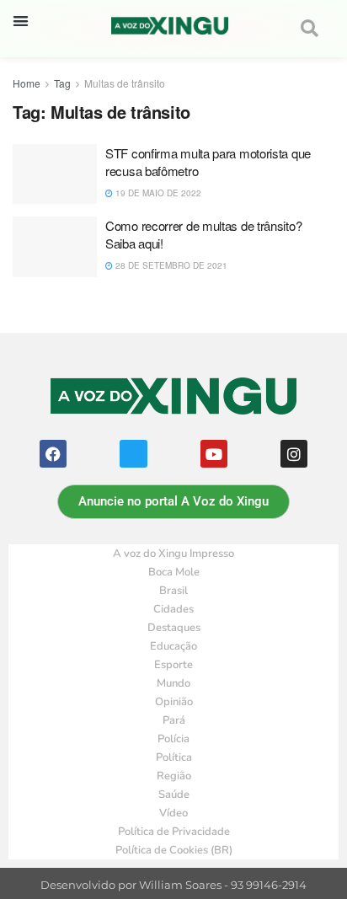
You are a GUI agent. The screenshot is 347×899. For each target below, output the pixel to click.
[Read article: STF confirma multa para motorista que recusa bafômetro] (55, 174)
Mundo (173, 683)
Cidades (173, 609)
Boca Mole (174, 572)
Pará (174, 720)
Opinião (174, 701)
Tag (62, 83)
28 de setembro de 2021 (170, 265)
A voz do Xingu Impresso (173, 553)
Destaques (173, 627)
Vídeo (173, 813)
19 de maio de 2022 (157, 193)
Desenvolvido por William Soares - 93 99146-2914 (173, 885)
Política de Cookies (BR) (173, 850)
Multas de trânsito (124, 83)
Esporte (173, 664)
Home (26, 83)
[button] (20, 20)
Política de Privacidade (174, 831)
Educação (173, 646)
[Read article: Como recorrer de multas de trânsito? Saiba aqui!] (55, 247)
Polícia (173, 738)
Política (174, 757)
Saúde (174, 794)
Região (174, 776)
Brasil (173, 590)
